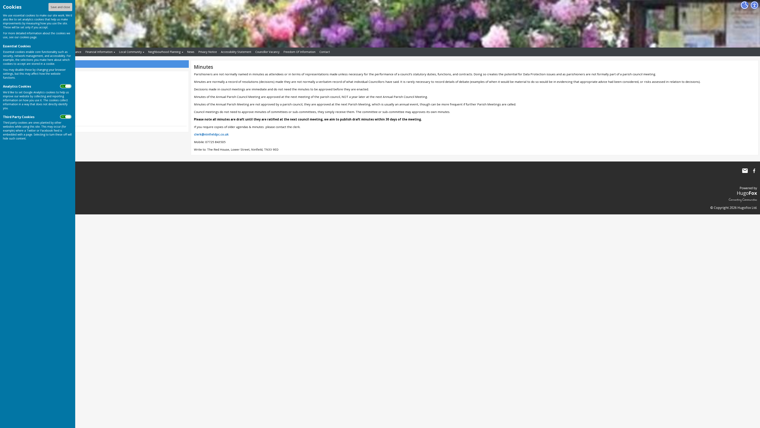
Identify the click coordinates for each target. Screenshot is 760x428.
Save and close (60, 7)
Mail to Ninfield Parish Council (745, 171)
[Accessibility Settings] (754, 5)
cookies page (28, 37)
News (190, 52)
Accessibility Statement (236, 52)
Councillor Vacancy (267, 52)
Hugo (747, 193)
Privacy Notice (207, 52)
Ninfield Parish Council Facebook (754, 171)
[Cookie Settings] (745, 5)
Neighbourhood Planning (164, 52)
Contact (324, 52)
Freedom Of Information (299, 52)
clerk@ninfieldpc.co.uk (211, 134)
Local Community (130, 52)
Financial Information (99, 52)
